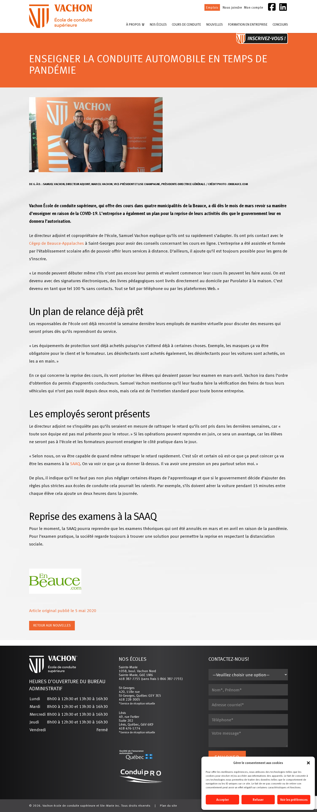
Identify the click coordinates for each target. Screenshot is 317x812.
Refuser (258, 799)
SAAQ (75, 463)
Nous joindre (232, 7)
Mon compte (253, 7)
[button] (308, 763)
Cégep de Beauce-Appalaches (56, 243)
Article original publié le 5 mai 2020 (62, 610)
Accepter (222, 799)
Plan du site (168, 805)
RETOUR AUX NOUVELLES (52, 625)
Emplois (212, 7)
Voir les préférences (294, 799)
